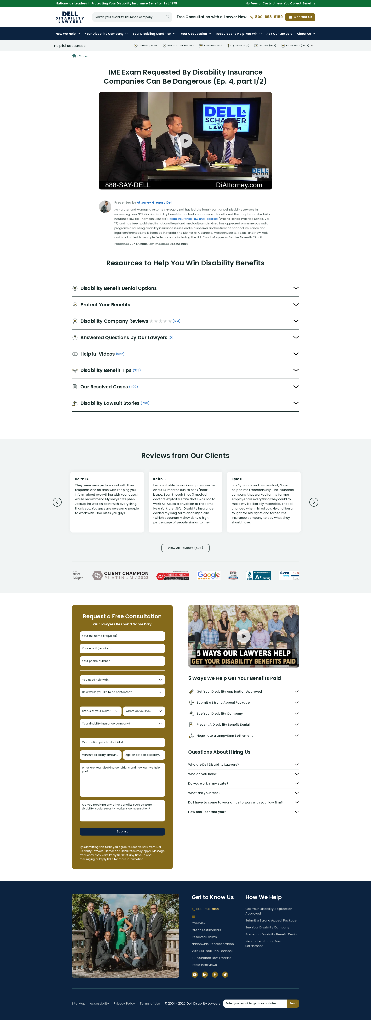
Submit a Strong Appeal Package (271, 920)
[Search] (167, 17)
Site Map (78, 1003)
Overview (199, 923)
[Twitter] (225, 975)
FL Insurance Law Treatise (211, 958)
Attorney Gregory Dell (154, 202)
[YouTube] (195, 975)
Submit (122, 831)
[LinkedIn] (205, 975)
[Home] (74, 56)
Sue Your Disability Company (267, 927)
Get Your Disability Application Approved (268, 911)
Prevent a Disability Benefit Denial (271, 934)
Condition (152, 34)
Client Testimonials (206, 930)
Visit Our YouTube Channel (212, 951)
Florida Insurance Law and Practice (193, 219)
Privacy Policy (124, 1003)
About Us (304, 34)
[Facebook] (215, 975)
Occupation (193, 34)
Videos (83, 56)
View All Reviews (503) (185, 548)
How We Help (66, 34)
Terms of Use (150, 1003)
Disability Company (104, 34)
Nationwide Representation (213, 944)
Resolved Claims (204, 937)
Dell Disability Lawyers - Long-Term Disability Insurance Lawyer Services (70, 17)
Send (293, 1003)
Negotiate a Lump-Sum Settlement (263, 943)
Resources (237, 34)
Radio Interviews (204, 965)
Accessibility (99, 1003)
